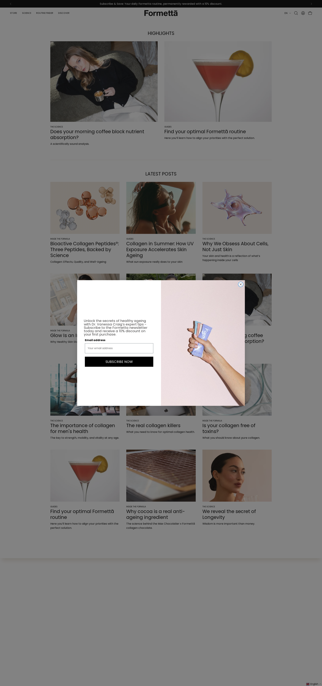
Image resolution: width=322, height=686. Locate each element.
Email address (95, 340)
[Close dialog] (240, 284)
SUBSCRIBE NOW (119, 361)
